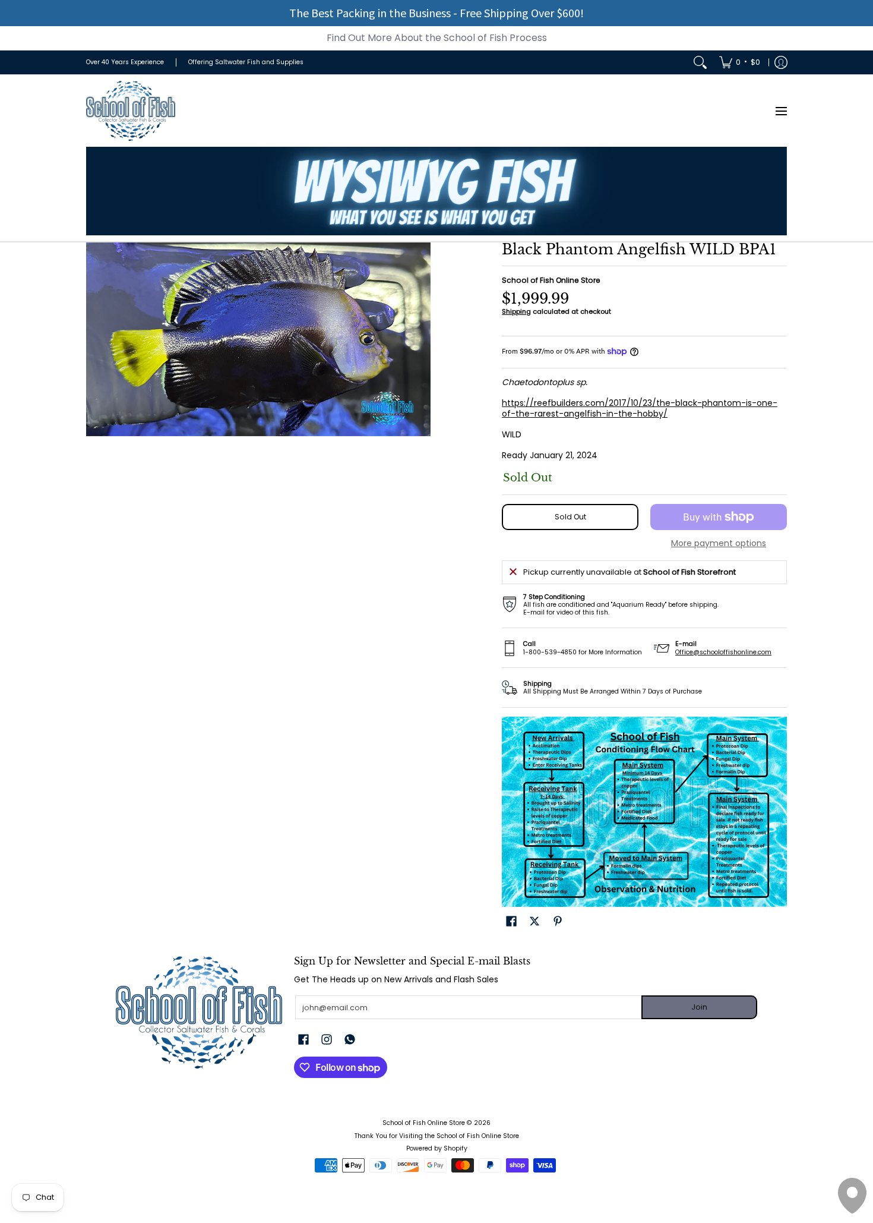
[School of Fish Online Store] (130, 111)
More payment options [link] (718, 543)
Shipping (516, 311)
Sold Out (570, 517)
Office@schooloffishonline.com (723, 652)
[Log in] (781, 62)
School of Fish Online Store (551, 280)
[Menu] (780, 111)
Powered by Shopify (436, 1148)
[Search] (700, 62)
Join (699, 1007)
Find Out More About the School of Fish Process (437, 38)
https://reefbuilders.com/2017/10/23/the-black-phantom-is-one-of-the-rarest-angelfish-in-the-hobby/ (639, 408)
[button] (511, 921)
